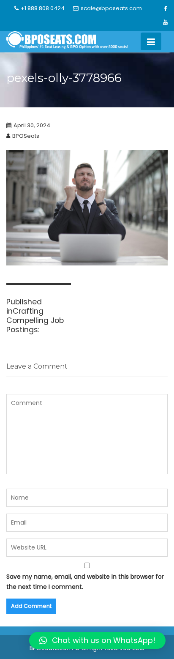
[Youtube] (165, 22)
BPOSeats (25, 136)
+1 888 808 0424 (43, 8)
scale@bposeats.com (111, 8)
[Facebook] (165, 9)
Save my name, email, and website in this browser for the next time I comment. (85, 581)
